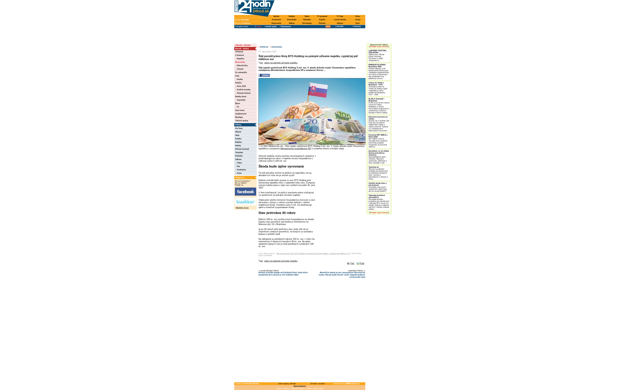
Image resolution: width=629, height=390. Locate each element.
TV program (322, 16)
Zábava (340, 23)
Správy (276, 16)
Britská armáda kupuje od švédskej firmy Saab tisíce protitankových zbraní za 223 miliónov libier (283, 273)
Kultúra (238, 83)
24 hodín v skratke (317, 384)
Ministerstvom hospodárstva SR (295, 148)
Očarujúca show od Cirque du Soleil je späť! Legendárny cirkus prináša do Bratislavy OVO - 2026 (378, 88)
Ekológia (239, 117)
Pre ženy (239, 128)
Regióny (240, 59)
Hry (238, 166)
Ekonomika (240, 62)
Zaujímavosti (240, 114)
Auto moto (240, 110)
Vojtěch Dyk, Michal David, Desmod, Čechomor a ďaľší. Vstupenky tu (378, 55)
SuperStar (241, 100)
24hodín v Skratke (243, 45)
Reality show (240, 96)
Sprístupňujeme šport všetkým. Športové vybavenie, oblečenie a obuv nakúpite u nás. (379, 157)
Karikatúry (241, 170)
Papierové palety (297, 389)
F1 (238, 107)
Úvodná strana (242, 26)
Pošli (362, 263)
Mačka (279, 389)
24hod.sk (263, 47)
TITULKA (239, 52)
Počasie (322, 23)
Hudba (240, 79)
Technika (239, 152)
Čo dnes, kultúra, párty (314, 389)
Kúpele (322, 20)
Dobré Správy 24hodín (286, 384)
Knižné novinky (243, 90)
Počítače (239, 156)
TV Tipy (340, 16)
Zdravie (240, 69)
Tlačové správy (241, 121)
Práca (357, 16)
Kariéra (238, 139)
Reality (292, 16)
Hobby (238, 146)
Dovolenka (291, 20)
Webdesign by (346, 384)
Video (307, 16)
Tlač (352, 263)
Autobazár (276, 20)
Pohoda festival (243, 93)
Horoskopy (307, 23)
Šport (237, 103)
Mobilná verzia (242, 208)
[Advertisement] (320, 8)
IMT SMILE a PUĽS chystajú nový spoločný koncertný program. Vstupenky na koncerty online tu (378, 141)
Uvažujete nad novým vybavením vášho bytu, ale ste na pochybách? (378, 187)
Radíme (238, 142)
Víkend (238, 132)
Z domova (239, 55)
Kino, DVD (241, 86)
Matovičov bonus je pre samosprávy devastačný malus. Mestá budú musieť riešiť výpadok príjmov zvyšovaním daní (342, 274)
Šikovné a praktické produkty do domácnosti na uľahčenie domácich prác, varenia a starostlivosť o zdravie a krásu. (378, 173)
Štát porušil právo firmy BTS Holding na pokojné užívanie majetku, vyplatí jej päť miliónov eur (313, 253)
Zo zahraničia (241, 72)
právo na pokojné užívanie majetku (280, 63)
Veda (237, 135)
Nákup (292, 23)
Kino (358, 23)
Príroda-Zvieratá (242, 149)
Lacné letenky (340, 20)
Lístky (357, 20)
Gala (237, 76)
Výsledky (307, 20)
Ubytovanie (276, 23)
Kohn (239, 173)
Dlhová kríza (242, 65)
